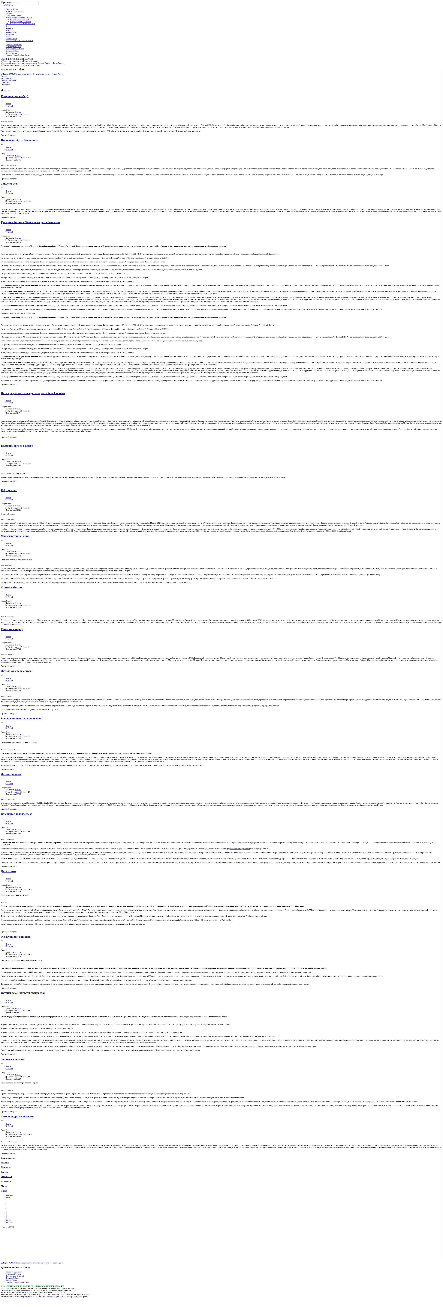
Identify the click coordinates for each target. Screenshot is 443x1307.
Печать (8, 104)
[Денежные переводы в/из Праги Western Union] (19, 61)
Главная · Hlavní (12, 9)
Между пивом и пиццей (16, 936)
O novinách (5, 82)
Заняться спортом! (13, 1058)
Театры (4, 1172)
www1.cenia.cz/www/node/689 (35, 1149)
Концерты (6, 1167)
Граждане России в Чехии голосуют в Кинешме (30, 222)
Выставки (6, 1181)
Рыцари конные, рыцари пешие (21, 718)
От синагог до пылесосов (16, 813)
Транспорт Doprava (13, 47)
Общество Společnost (14, 45)
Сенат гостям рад (12, 629)
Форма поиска (6, 3)
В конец (9, 1222)
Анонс (8, 37)
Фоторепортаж (11, 39)
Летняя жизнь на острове (17, 670)
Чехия (8, 26)
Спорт (4, 1191)
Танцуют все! (9, 183)
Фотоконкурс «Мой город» (17, 1116)
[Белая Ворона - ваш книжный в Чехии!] (32, 63)
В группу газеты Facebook (20, 22)
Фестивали (6, 1176)
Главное (5, 1162)
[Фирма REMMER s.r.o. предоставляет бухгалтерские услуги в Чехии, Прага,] (32, 74)
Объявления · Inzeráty (14, 15)
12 (6, 1216)
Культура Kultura (12, 51)
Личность (9, 28)
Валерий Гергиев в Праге (17, 445)
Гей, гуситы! (9, 490)
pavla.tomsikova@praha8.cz (239, 849)
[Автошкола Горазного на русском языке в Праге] (21, 65)
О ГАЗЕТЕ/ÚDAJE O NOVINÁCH (19, 41)
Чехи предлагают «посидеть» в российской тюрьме (33, 393)
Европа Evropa (11, 53)
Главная (4, 76)
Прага (8, 30)
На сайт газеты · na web (19, 20)
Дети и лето (8, 871)
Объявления (5, 84)
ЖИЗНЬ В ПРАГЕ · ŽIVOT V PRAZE (20, 24)
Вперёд (8, 1220)
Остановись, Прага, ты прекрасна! (23, 992)
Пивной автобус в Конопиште (19, 139)
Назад (8, 1197)
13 (6, 1218)
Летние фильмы (11, 774)
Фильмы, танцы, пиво (15, 535)
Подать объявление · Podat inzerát (19, 17)
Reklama (9, 13)
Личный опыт (11, 32)
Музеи (4, 1186)
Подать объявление (8, 80)
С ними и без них (11, 587)
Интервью (10, 34)
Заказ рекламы (6, 78)
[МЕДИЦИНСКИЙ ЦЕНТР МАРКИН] (17, 59)
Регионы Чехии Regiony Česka (18, 55)
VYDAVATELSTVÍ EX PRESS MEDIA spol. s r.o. (44, 1297)
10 (6, 1212)
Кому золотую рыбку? (14, 96)
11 (6, 1214)
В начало (9, 1195)
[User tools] (2, 100)
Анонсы (18, 112)
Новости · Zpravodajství (15, 11)
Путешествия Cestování (15, 49)
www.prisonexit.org (22, 423)
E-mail (10, 106)
